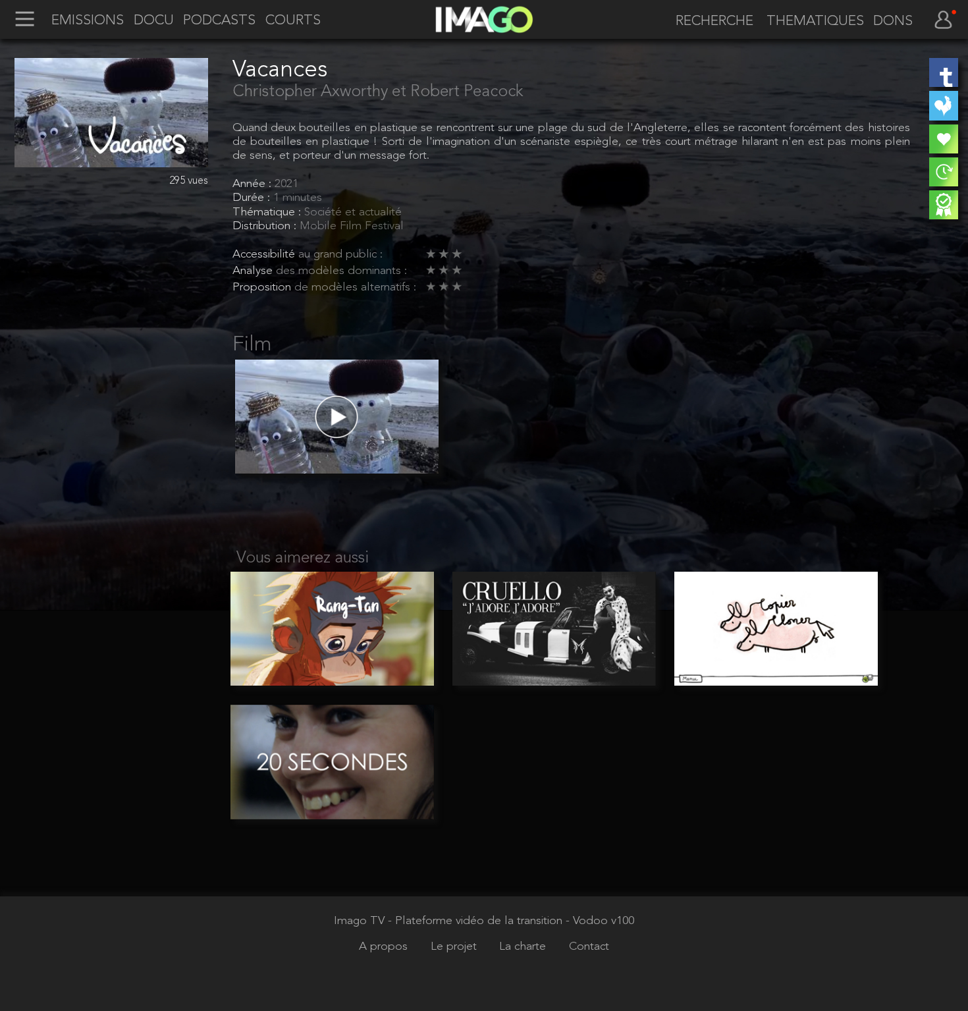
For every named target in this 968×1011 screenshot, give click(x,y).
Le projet (455, 946)
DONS (893, 21)
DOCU (154, 21)
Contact (589, 946)
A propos (385, 946)
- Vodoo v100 (600, 921)
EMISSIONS (87, 21)
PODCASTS (219, 21)
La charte (524, 946)
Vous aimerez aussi (302, 558)
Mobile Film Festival (352, 226)
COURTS (293, 21)
